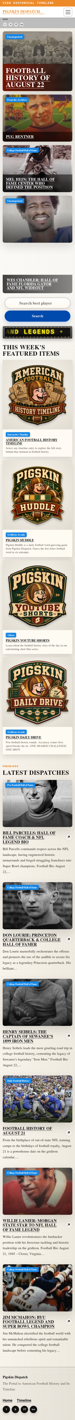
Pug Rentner (20, 136)
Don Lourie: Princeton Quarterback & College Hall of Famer (32, 939)
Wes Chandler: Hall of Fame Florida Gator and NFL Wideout (32, 284)
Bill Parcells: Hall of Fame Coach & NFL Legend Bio (29, 837)
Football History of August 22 (28, 77)
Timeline (24, 1400)
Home (7, 1400)
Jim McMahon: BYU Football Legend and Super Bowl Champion (29, 1321)
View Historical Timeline (28, 3)
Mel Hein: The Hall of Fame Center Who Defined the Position (30, 183)
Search (37, 316)
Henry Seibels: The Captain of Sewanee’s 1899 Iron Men (28, 1036)
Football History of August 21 (27, 1130)
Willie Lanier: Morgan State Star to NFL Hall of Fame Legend (30, 1225)
